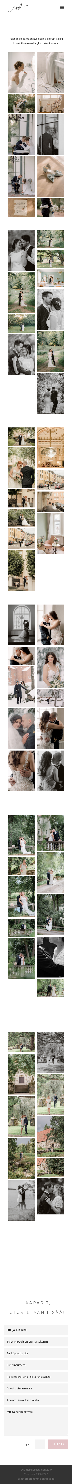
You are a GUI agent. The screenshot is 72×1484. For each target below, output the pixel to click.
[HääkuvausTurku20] (50, 72)
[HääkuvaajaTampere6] (50, 1136)
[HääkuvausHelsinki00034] (21, 570)
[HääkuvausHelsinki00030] (50, 480)
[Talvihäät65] (21, 728)
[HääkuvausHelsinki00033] (21, 498)
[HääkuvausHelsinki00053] (50, 533)
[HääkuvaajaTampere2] (21, 1074)
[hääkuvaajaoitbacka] (50, 351)
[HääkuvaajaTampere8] (50, 1167)
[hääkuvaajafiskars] (21, 323)
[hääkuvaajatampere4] (21, 250)
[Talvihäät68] (50, 667)
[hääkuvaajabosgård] (21, 292)
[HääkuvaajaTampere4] (21, 1116)
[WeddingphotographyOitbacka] (21, 207)
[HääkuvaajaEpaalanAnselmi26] (21, 835)
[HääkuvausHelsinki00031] (21, 538)
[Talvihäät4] (50, 728)
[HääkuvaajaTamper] (21, 176)
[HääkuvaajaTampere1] (50, 1052)
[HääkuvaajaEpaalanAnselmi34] (21, 866)
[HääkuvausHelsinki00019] (21, 467)
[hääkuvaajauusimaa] (50, 393)
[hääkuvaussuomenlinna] (50, 278)
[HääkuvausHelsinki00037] (50, 502)
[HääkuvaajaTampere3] (50, 1094)
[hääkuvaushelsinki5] (50, 309)
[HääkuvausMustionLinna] (50, 176)
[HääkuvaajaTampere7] (21, 1158)
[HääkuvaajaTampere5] (21, 1042)
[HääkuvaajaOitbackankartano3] (50, 103)
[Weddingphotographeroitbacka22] (21, 103)
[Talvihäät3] (21, 625)
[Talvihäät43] (21, 686)
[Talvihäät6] (50, 771)
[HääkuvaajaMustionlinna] (50, 207)
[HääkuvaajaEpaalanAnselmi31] (21, 928)
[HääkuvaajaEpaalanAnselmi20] (50, 988)
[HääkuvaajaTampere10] (21, 1200)
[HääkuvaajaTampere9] (50, 1196)
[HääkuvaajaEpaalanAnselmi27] (50, 914)
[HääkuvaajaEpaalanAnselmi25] (21, 896)
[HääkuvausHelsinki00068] (21, 518)
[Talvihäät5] (21, 771)
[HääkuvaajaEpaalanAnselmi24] (50, 872)
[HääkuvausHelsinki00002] (50, 447)
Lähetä (58, 1444)
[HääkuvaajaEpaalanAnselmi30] (50, 833)
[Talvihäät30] (21, 656)
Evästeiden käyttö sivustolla (36, 1478)
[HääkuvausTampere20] (21, 72)
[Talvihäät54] (50, 698)
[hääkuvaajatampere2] (50, 239)
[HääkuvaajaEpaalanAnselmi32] (21, 958)
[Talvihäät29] (50, 625)
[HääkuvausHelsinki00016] (21, 436)
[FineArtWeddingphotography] (50, 134)
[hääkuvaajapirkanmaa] (21, 354)
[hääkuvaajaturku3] (50, 259)
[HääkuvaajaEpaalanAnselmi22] (50, 957)
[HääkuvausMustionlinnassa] (21, 134)
